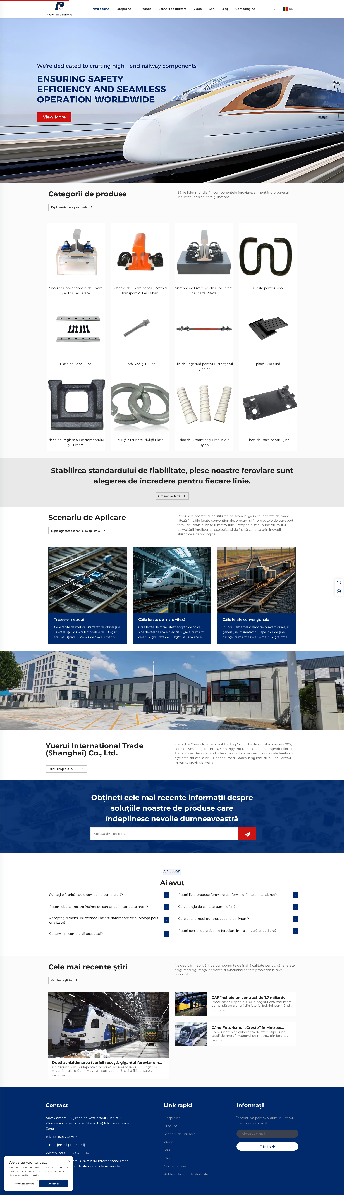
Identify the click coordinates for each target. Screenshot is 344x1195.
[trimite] (247, 833)
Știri (211, 9)
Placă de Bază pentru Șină (268, 440)
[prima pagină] (60, 8)
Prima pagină (99, 9)
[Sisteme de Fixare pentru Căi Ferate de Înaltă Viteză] (204, 252)
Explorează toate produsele (69, 207)
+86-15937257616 (64, 1137)
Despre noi (124, 9)
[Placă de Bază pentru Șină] (268, 404)
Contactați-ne (245, 9)
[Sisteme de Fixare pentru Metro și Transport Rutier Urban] (140, 252)
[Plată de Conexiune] (76, 328)
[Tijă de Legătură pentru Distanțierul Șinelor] (204, 328)
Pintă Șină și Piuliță (140, 364)
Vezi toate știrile (61, 980)
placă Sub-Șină (268, 364)
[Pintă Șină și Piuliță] (140, 328)
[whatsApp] (339, 591)
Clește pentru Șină (268, 288)
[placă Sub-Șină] (268, 328)
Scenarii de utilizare (172, 9)
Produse (145, 9)
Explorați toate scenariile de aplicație (75, 531)
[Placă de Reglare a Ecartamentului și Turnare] (76, 404)
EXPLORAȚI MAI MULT (63, 769)
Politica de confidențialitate (186, 1174)
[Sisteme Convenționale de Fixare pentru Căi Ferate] (76, 252)
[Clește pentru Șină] (268, 252)
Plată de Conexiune (76, 364)
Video (198, 9)
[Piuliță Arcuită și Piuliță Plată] (140, 404)
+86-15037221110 (76, 1153)
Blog (225, 9)
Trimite (265, 1146)
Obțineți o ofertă (169, 496)
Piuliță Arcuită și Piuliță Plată (139, 440)
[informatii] (339, 583)
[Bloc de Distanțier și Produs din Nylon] (204, 404)
